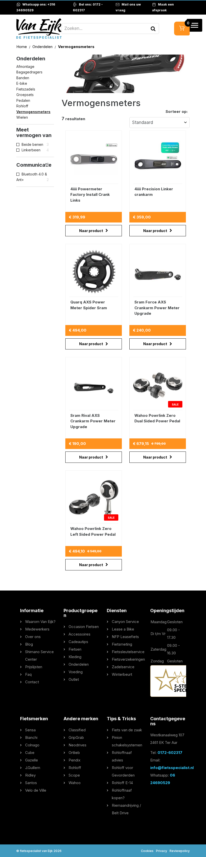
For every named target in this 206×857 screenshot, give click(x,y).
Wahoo (75, 782)
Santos (31, 782)
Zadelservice (123, 666)
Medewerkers (37, 629)
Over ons (33, 636)
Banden (22, 78)
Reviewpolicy (180, 851)
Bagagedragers (29, 72)
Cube (29, 752)
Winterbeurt (122, 674)
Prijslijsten (33, 666)
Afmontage (25, 66)
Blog (29, 644)
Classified (77, 730)
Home (22, 46)
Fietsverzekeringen (128, 659)
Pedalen (23, 100)
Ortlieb (74, 752)
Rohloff (22, 106)
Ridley (30, 775)
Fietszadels (25, 89)
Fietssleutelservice (128, 651)
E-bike (21, 83)
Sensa (30, 730)
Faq (28, 674)
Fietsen (75, 649)
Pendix (74, 760)
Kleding (75, 656)
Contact (32, 682)
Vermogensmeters (33, 112)
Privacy (161, 851)
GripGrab (76, 737)
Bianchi (31, 737)
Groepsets (25, 95)
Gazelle (31, 760)
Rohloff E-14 (122, 782)
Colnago (32, 745)
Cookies (147, 851)
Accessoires (79, 634)
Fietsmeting (122, 644)
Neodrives (77, 745)
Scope (74, 775)
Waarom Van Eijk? (40, 621)
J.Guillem (32, 767)
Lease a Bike (123, 629)
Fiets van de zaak (127, 730)
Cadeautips (78, 641)
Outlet (74, 679)
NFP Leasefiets (125, 636)
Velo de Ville (35, 790)
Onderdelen (43, 46)
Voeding (76, 671)
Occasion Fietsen (84, 626)
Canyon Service (125, 621)
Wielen (22, 117)
